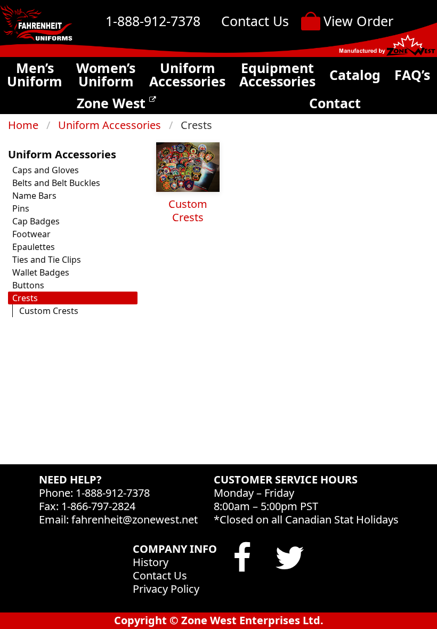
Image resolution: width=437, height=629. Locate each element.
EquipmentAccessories (277, 74)
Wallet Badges (40, 272)
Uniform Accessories (109, 125)
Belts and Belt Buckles (56, 183)
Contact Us (255, 21)
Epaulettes (33, 247)
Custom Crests (48, 311)
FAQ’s (412, 75)
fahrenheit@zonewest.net (134, 519)
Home (23, 125)
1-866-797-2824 (98, 506)
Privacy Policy (166, 589)
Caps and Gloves (45, 170)
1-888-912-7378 (153, 21)
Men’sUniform (34, 74)
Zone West (113, 103)
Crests (25, 298)
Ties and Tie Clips (46, 259)
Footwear (31, 234)
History (150, 562)
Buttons (28, 285)
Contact (335, 103)
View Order (358, 21)
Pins (20, 208)
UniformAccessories (187, 74)
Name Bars (34, 195)
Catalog (355, 75)
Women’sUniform (105, 74)
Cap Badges (36, 221)
